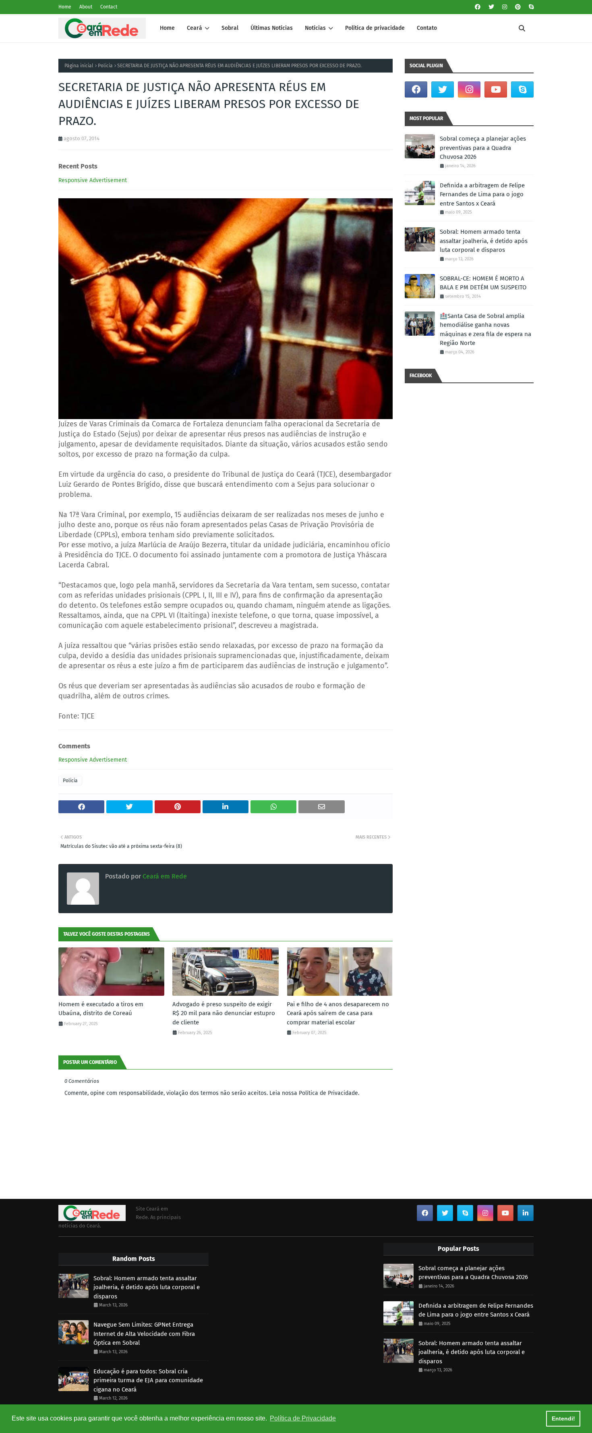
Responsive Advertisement (92, 180)
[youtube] (495, 89)
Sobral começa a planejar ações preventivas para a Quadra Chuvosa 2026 (483, 147)
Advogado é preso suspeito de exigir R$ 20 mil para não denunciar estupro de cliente (223, 1013)
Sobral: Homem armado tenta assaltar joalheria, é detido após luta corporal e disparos (484, 240)
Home (64, 7)
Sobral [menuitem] (229, 28)
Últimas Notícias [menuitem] (271, 28)
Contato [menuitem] (427, 28)
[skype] (530, 7)
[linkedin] (525, 1213)
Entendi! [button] (563, 1418)
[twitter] (491, 7)
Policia (105, 66)
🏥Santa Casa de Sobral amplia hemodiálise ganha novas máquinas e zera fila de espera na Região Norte (485, 329)
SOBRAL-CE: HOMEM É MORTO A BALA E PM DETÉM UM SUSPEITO (483, 283)
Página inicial (78, 66)
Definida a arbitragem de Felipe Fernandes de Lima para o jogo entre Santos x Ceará (482, 194)
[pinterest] (518, 7)
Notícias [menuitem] (315, 28)
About (85, 7)
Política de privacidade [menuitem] (375, 28)
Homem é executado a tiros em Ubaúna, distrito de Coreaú (100, 1009)
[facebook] (477, 7)
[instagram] (504, 7)
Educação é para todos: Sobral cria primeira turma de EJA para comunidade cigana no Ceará (148, 1380)
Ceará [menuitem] (194, 28)
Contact (108, 7)
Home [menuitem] (167, 28)
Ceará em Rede (164, 876)
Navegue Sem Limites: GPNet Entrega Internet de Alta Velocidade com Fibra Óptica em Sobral (144, 1333)
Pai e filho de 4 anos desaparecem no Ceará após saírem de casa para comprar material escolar (338, 1013)
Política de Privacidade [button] (303, 1418)
